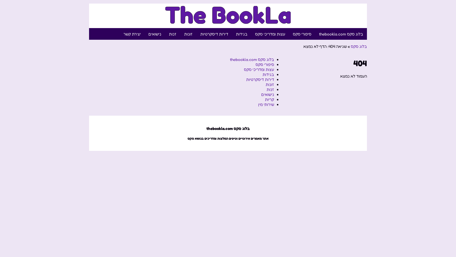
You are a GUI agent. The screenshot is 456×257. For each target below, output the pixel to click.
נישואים (154, 33)
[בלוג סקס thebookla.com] (228, 21)
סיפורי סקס (302, 33)
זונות (188, 33)
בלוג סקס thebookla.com (341, 33)
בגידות (241, 33)
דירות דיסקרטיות (214, 33)
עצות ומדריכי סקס (270, 33)
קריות (269, 99)
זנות (172, 33)
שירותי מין (266, 104)
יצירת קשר (132, 33)
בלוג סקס (359, 46)
